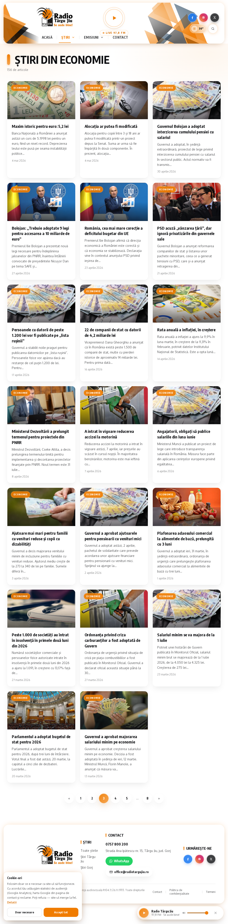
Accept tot (61, 912)
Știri (65, 37)
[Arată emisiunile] (103, 37)
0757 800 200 (117, 844)
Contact (120, 37)
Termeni (211, 892)
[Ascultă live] (114, 18)
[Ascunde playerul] (215, 912)
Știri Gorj (87, 867)
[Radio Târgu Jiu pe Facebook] (192, 17)
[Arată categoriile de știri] (74, 37)
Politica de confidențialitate (179, 891)
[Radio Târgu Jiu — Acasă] (54, 17)
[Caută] (212, 28)
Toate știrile (89, 850)
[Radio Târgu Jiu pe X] (214, 17)
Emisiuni (91, 37)
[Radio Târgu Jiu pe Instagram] (203, 17)
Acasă (47, 37)
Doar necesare (24, 912)
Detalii (12, 902)
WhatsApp (121, 861)
